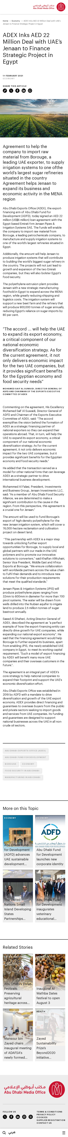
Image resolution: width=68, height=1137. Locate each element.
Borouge (10, 764)
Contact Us (44, 1123)
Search (4, 1133)
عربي (12, 1132)
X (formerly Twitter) (11, 91)
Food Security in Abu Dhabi (22, 770)
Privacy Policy (46, 1114)
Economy (16, 21)
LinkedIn (24, 91)
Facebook (17, 91)
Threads (31, 1117)
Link (5, 91)
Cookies (42, 1117)
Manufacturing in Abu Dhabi (22, 777)
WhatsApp (30, 91)
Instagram (24, 1117)
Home (5, 21)
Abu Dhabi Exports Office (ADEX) (25, 750)
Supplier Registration (51, 1120)
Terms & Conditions (49, 1112)
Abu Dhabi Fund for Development (25, 757)
